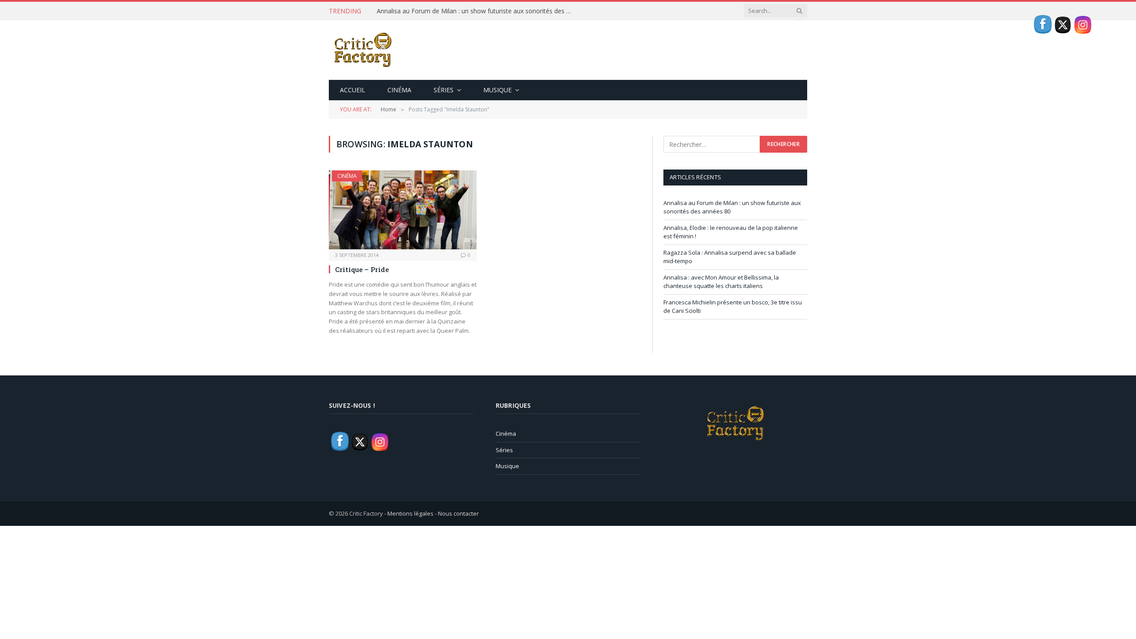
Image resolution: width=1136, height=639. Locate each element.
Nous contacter (458, 513)
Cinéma (399, 90)
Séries (444, 90)
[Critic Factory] (362, 50)
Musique (497, 90)
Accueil (352, 90)
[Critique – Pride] (403, 209)
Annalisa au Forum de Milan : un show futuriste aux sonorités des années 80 (476, 11)
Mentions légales (410, 513)
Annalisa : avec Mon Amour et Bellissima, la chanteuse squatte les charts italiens (721, 281)
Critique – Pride (362, 269)
